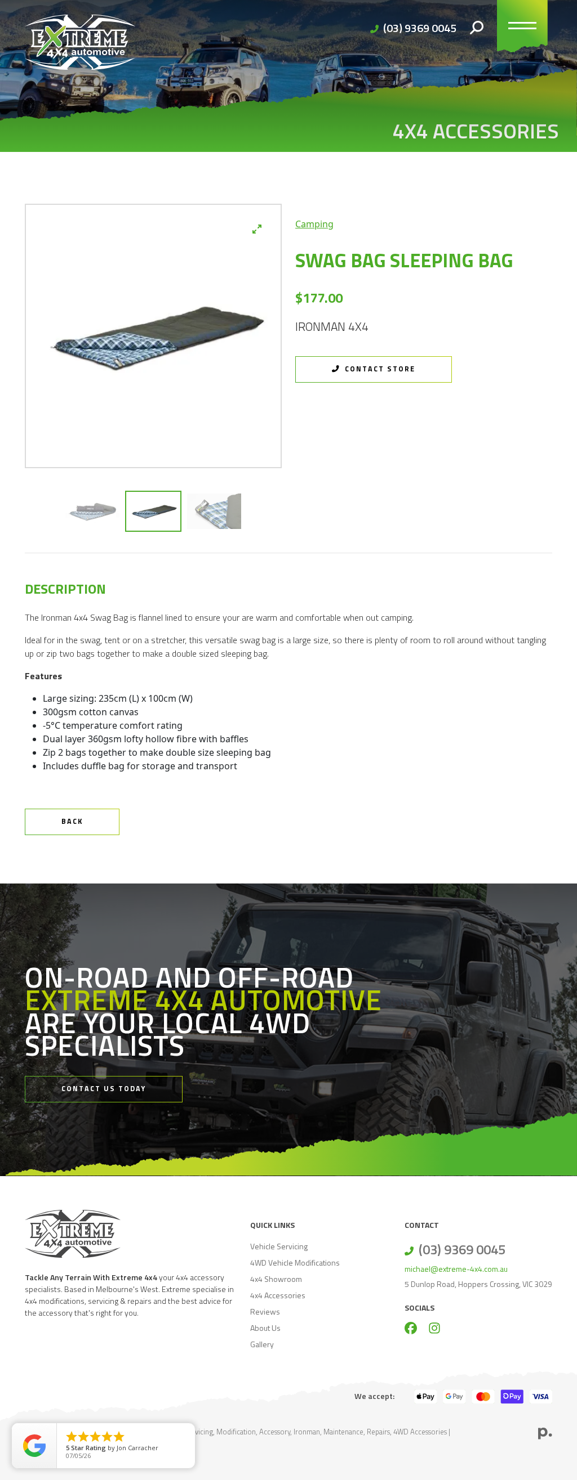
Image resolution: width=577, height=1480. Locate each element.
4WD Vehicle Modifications (295, 1262)
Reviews (265, 1311)
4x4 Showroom (276, 1279)
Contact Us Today (103, 1088)
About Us (265, 1328)
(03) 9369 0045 (419, 28)
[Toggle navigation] (522, 28)
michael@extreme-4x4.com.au (456, 1269)
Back (72, 821)
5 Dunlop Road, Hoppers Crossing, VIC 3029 (478, 1284)
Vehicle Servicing (279, 1246)
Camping (314, 224)
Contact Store (378, 369)
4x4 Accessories (277, 1295)
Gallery (262, 1344)
